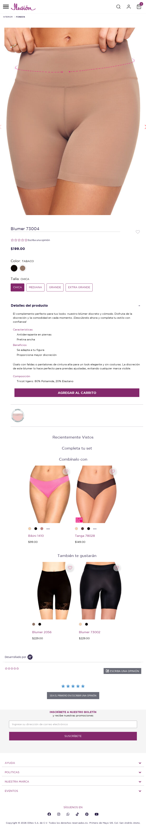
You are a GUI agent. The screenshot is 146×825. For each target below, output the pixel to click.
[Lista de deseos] (138, 231)
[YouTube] (96, 814)
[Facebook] (49, 814)
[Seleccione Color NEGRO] (14, 268)
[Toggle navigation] (6, 7)
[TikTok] (77, 814)
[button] (118, 6)
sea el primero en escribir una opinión (73, 695)
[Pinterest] (86, 814)
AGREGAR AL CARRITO (77, 392)
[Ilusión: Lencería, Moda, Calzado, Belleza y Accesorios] (23, 7)
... (48, 528)
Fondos (20, 17)
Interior (8, 17)
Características (23, 329)
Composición (21, 376)
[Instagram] (58, 814)
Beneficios (20, 344)
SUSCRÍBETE (73, 736)
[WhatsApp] (68, 814)
